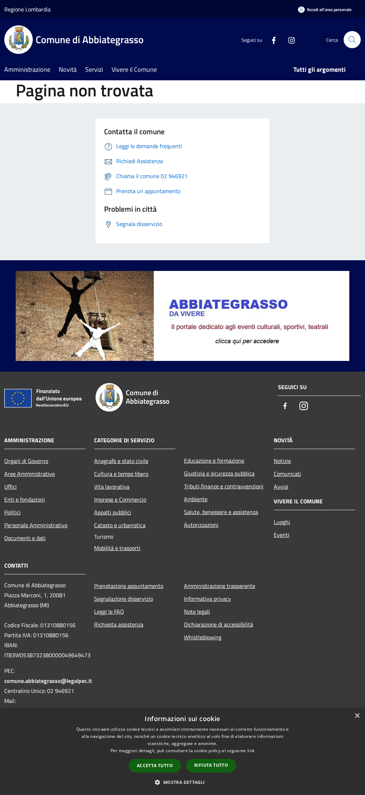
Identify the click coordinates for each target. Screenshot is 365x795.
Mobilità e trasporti (117, 548)
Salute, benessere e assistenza (221, 512)
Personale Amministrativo (35, 525)
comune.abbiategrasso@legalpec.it (48, 680)
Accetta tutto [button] (155, 766)
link (251, 751)
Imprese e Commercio (120, 499)
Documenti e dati (25, 538)
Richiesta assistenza (118, 624)
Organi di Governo (26, 461)
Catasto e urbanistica (119, 525)
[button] (182, 782)
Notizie (282, 461)
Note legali (197, 611)
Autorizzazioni (201, 524)
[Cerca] (352, 39)
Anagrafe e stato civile (121, 461)
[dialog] (182, 751)
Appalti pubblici (112, 512)
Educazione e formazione (214, 460)
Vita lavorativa (111, 486)
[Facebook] (271, 39)
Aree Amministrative (29, 473)
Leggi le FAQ (109, 611)
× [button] (357, 716)
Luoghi (282, 522)
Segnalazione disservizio (123, 598)
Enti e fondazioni (24, 499)
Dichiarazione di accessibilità (218, 624)
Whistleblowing (202, 637)
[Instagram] (289, 39)
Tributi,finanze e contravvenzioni (223, 486)
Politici (12, 512)
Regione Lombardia (27, 9)
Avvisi (281, 486)
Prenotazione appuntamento (128, 586)
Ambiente (195, 499)
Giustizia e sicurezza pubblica (219, 473)
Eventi (281, 534)
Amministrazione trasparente (219, 586)
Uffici (10, 486)
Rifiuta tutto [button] (211, 765)
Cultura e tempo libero (121, 473)
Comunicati (287, 473)
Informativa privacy (207, 598)
